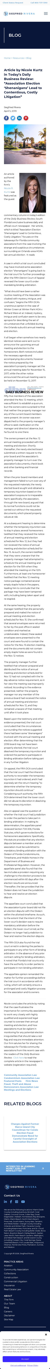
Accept (25, 1359)
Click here (18, 1057)
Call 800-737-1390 (39, 3)
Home (7, 58)
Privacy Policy (32, 1365)
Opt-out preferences (18, 1365)
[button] (46, 1334)
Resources (18, 58)
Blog (28, 58)
